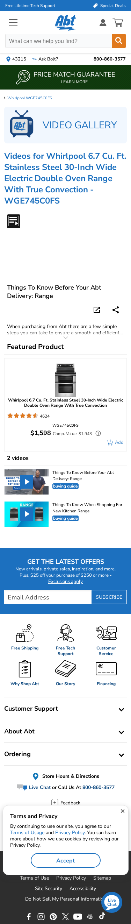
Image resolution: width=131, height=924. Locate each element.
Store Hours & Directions (70, 776)
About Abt (19, 731)
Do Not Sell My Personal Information (65, 899)
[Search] (119, 41)
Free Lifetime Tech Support (30, 5)
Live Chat (39, 787)
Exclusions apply (65, 581)
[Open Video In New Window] (97, 309)
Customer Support (31, 708)
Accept (65, 861)
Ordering (17, 754)
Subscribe (109, 597)
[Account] (103, 22)
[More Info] (96, 434)
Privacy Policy (70, 832)
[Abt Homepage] (65, 22)
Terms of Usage (27, 832)
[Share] (115, 309)
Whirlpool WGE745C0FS (29, 98)
